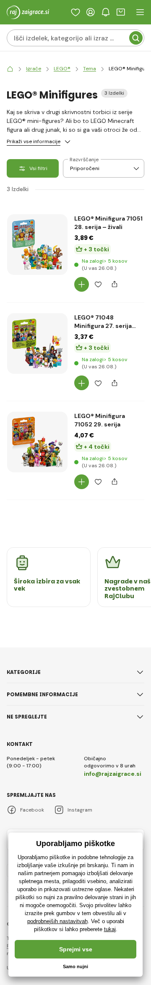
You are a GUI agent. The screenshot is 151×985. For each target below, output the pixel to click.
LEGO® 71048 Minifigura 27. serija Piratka (103, 322)
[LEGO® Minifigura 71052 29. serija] (37, 442)
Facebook (32, 810)
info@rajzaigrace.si (112, 773)
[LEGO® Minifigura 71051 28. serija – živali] (37, 244)
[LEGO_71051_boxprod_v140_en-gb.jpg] (37, 295)
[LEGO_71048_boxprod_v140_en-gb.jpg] (37, 394)
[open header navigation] (140, 12)
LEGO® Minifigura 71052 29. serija (99, 420)
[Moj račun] (90, 12)
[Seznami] (75, 12)
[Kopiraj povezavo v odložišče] (114, 284)
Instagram (80, 810)
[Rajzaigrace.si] (10, 68)
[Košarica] (120, 12)
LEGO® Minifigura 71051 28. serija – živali (108, 223)
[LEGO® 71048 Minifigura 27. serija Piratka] (37, 343)
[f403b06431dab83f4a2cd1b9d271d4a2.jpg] (37, 492)
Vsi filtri (38, 168)
